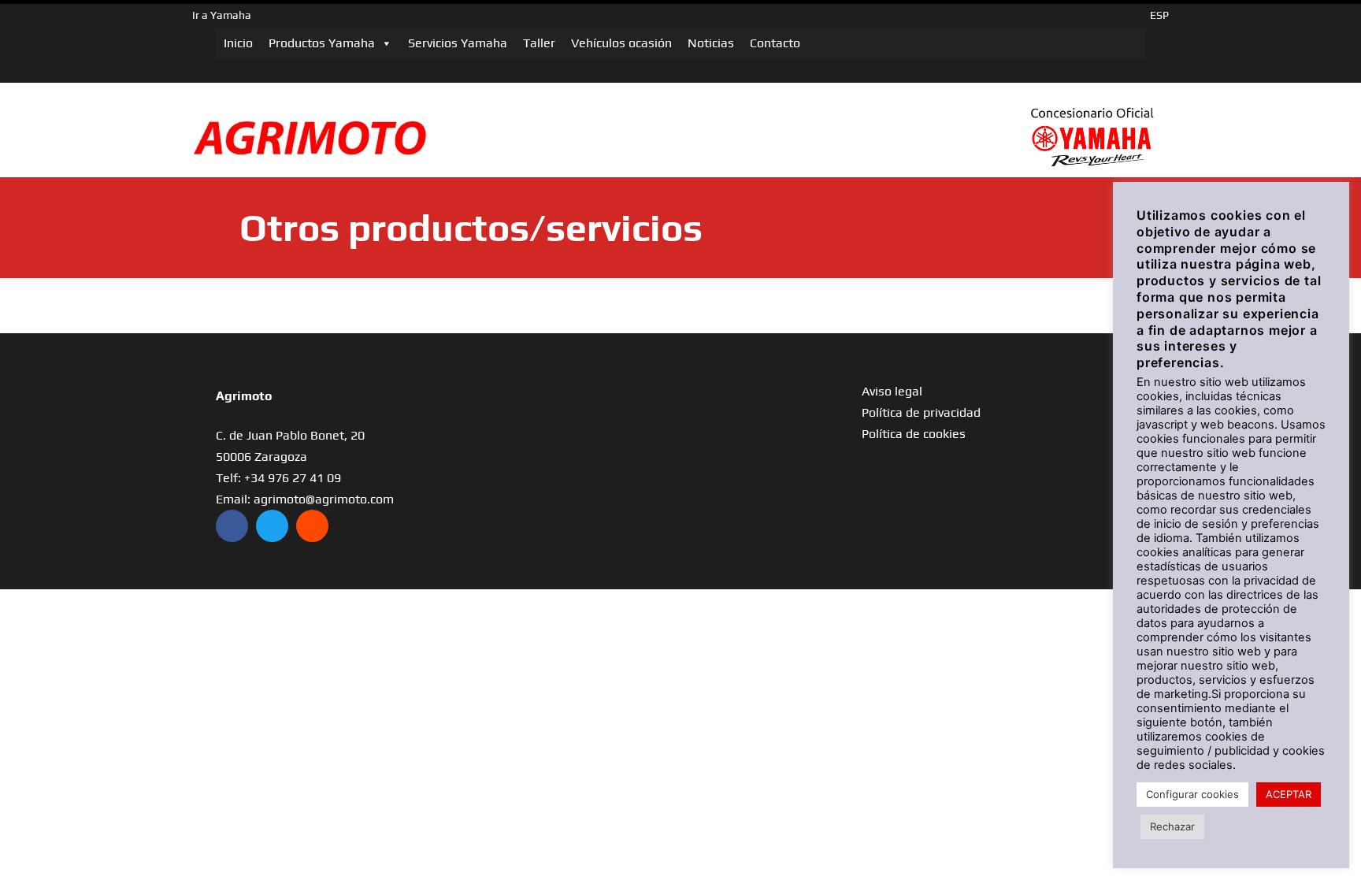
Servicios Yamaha (457, 42)
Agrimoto (244, 395)
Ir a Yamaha (221, 15)
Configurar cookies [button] (1192, 794)
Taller (539, 42)
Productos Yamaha (322, 42)
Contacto (775, 42)
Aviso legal (892, 391)
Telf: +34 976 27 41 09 (278, 477)
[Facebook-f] (232, 526)
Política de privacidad (921, 412)
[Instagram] (312, 526)
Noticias (711, 42)
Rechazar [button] (1172, 826)
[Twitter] (272, 526)
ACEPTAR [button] (1288, 794)
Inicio (238, 42)
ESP (1159, 15)
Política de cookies (914, 433)
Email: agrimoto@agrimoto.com (305, 499)
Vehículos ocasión (621, 42)
